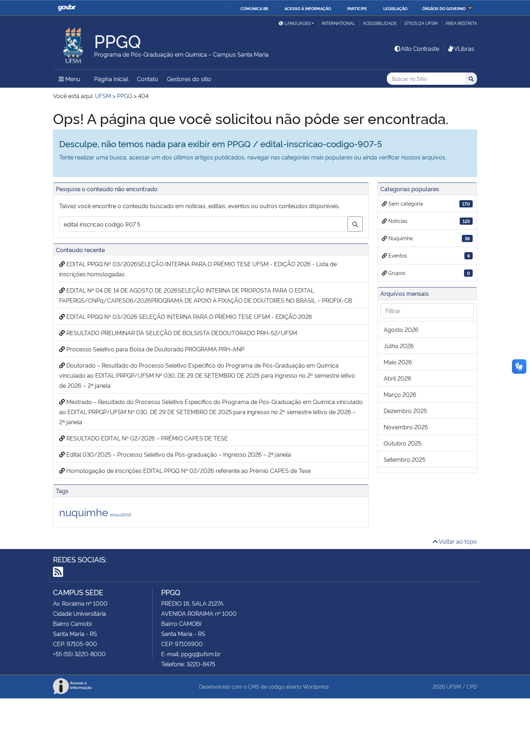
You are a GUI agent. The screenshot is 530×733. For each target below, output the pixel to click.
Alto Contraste (420, 48)
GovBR (67, 7)
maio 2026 (398, 362)
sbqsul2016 (120, 514)
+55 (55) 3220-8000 (79, 654)
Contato (147, 79)
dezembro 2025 (405, 410)
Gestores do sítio (189, 79)
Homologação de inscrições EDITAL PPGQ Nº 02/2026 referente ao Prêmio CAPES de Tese (188, 470)
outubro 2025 (402, 443)
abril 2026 (397, 378)
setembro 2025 (404, 459)
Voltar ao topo (457, 541)
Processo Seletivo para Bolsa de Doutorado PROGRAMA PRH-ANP (154, 349)
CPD (472, 686)
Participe (357, 8)
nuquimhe (83, 511)
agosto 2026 (401, 329)
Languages (297, 23)
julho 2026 (399, 346)
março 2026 (400, 394)
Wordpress (316, 686)
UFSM (453, 686)
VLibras (464, 48)
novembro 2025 (406, 427)
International (338, 23)
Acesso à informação (307, 8)
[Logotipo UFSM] (73, 44)
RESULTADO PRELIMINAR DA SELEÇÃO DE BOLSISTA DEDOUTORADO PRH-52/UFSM (181, 333)
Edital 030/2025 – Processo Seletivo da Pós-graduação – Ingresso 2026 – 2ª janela (178, 454)
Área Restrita (461, 23)
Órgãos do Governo (443, 8)
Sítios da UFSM (421, 23)
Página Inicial (111, 79)
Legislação (395, 8)
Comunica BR (254, 8)
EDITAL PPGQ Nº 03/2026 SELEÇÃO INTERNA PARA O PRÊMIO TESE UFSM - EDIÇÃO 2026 (188, 316)
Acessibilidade (380, 23)
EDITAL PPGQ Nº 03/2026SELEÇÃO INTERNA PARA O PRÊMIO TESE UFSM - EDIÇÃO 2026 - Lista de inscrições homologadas (198, 269)
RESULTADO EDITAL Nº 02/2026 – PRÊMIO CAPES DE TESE (146, 438)
